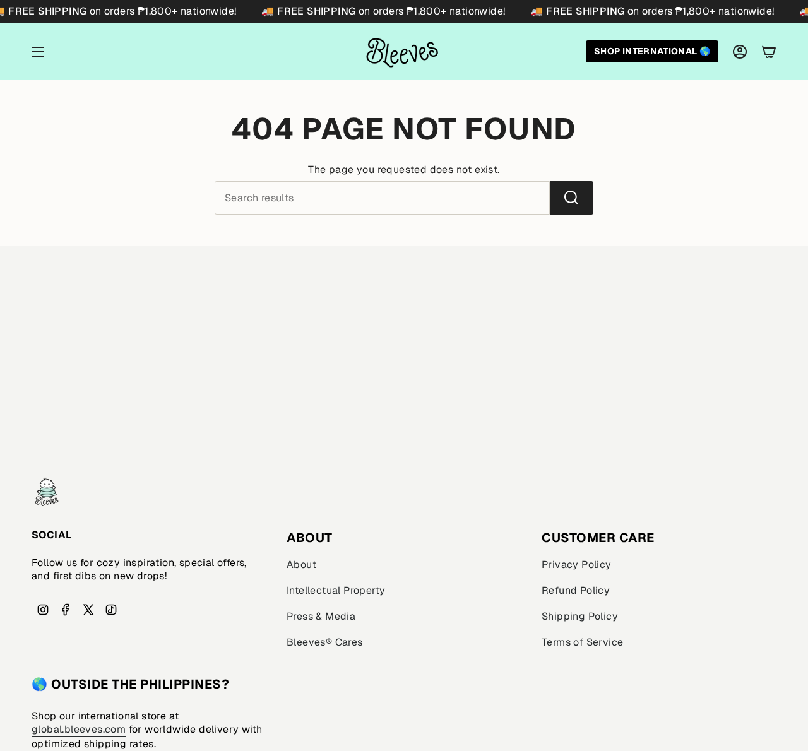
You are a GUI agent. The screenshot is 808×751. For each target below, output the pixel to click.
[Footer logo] (47, 492)
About (301, 564)
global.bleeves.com (79, 729)
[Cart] (768, 51)
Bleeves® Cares (325, 642)
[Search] (571, 198)
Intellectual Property (336, 590)
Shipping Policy (580, 616)
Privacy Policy (577, 564)
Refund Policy (576, 590)
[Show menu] (37, 51)
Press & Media (321, 616)
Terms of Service (582, 642)
